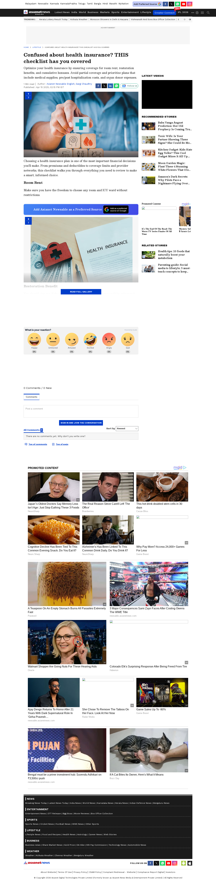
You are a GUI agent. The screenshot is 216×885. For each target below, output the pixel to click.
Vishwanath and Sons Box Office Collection (153, 19)
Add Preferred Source (145, 4)
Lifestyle (145, 12)
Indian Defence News (140, 803)
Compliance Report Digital (150, 872)
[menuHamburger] (202, 12)
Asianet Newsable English (61, 84)
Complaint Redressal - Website (119, 872)
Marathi (113, 3)
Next (189, 19)
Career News (95, 834)
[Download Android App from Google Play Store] (183, 863)
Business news (32, 845)
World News (89, 803)
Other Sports (92, 824)
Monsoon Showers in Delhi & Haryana (109, 19)
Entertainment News (35, 813)
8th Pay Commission (96, 845)
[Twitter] (171, 4)
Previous (184, 19)
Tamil (90, 3)
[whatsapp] (177, 4)
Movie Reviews (81, 813)
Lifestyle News (32, 834)
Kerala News (121, 803)
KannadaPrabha (68, 3)
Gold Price (69, 845)
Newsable (43, 3)
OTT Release (54, 813)
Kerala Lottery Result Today (53, 19)
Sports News (31, 824)
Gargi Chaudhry (84, 84)
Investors (170, 872)
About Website (48, 872)
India (74, 12)
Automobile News (137, 845)
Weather (29, 855)
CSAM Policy (95, 872)
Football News (63, 824)
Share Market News (52, 845)
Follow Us (132, 86)
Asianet (37, 863)
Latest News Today (58, 803)
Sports (115, 12)
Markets (105, 12)
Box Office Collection (102, 813)
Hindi (105, 3)
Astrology (82, 834)
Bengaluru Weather (83, 855)
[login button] (198, 12)
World (82, 12)
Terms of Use (65, 872)
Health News (69, 834)
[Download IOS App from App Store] (189, 863)
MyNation (123, 3)
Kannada (54, 3)
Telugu (81, 3)
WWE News (78, 824)
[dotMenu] (192, 12)
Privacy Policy (80, 872)
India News (75, 803)
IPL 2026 (183, 12)
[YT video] (183, 4)
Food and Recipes (51, 834)
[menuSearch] (208, 12)
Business (93, 12)
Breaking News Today (36, 803)
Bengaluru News (161, 803)
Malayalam (30, 3)
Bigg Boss (67, 813)
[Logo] (38, 13)
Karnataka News (105, 803)
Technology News (117, 845)
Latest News (62, 12)
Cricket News (47, 824)
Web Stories (110, 834)
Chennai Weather (63, 855)
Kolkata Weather (78, 19)
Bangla (97, 3)
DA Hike (81, 845)
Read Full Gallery (81, 292)
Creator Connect (164, 12)
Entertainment (130, 12)
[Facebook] (165, 4)
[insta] (189, 4)
